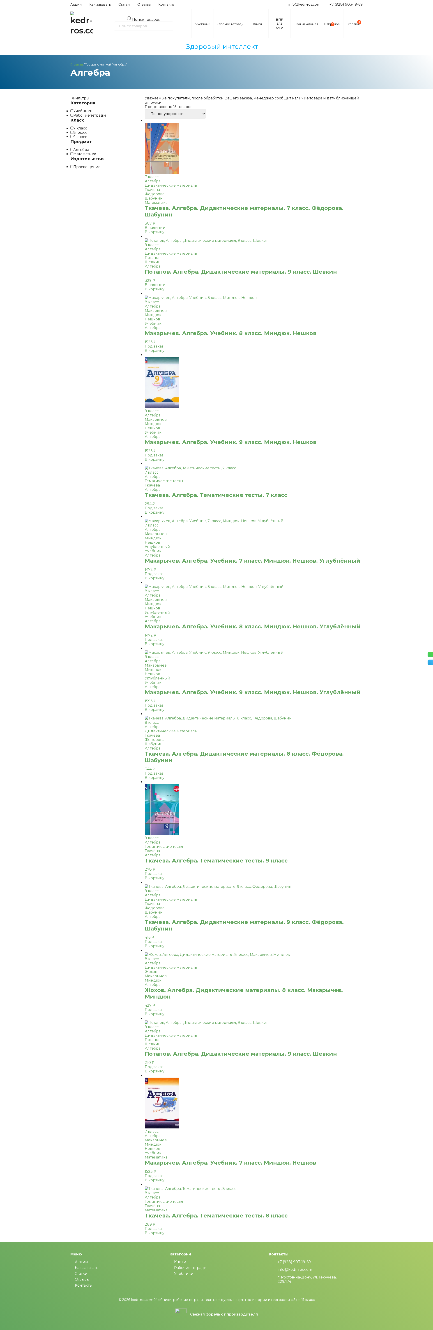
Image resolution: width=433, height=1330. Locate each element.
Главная (76, 64)
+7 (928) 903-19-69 (346, 4)
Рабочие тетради (89, 115)
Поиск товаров (146, 19)
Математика (84, 154)
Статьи (124, 4)
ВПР (279, 19)
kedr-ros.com (142, 1300)
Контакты (166, 4)
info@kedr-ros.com (304, 4)
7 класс (80, 128)
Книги (180, 1262)
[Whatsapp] (430, 654)
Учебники (83, 111)
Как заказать (100, 4)
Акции (76, 4)
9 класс (80, 137)
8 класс (80, 132)
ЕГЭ (279, 23)
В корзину (154, 232)
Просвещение (87, 167)
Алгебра (81, 150)
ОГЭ (279, 27)
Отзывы (144, 4)
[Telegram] (430, 662)
